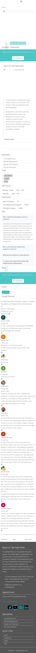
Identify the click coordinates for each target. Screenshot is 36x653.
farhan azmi (4, 360)
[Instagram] (20, 607)
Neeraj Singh (5, 340)
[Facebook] (10, 607)
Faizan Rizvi (4, 413)
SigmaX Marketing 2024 (22, 650)
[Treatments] (2, 537)
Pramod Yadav (5, 321)
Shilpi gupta (4, 386)
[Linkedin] (26, 607)
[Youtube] (15, 607)
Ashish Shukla (5, 472)
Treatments (4, 539)
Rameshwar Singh (6, 437)
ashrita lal (4, 372)
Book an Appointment (9, 601)
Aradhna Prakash (6, 508)
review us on (5, 314)
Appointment (28, 539)
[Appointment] (26, 537)
